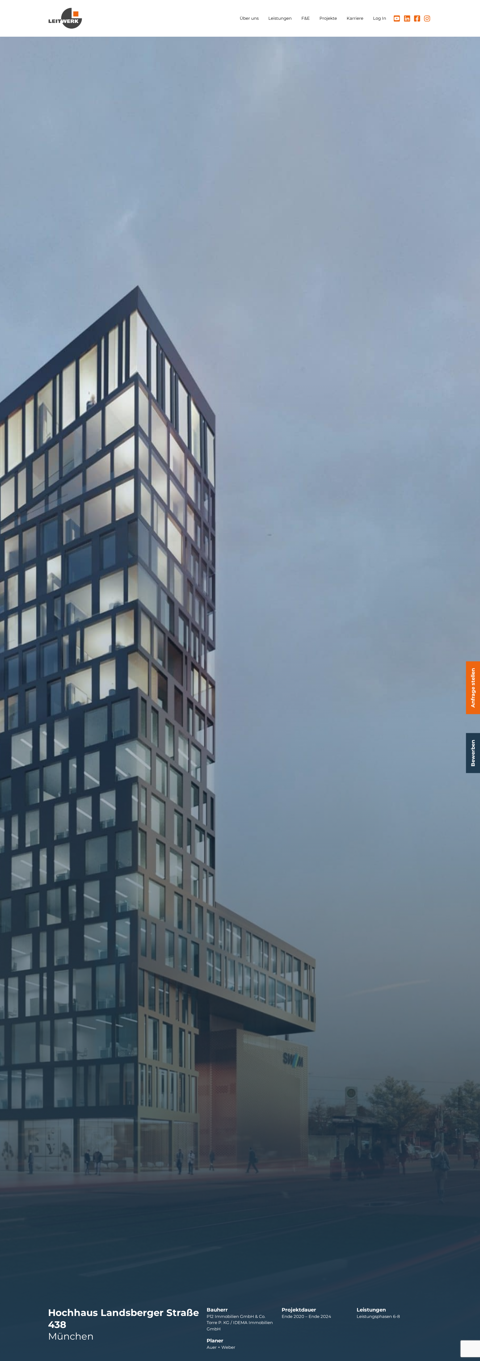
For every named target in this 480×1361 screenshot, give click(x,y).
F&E (305, 18)
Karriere (355, 18)
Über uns (249, 18)
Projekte (328, 18)
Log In (379, 18)
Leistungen (280, 18)
